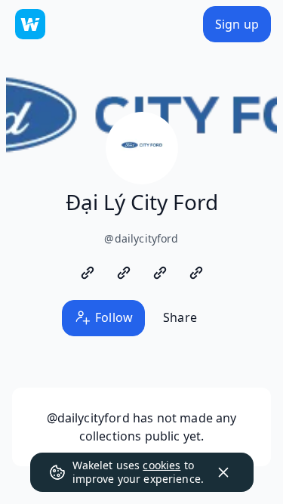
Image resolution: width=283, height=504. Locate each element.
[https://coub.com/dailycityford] (196, 273)
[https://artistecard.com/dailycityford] (124, 273)
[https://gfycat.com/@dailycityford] (160, 273)
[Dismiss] (223, 472)
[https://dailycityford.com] (87, 273)
